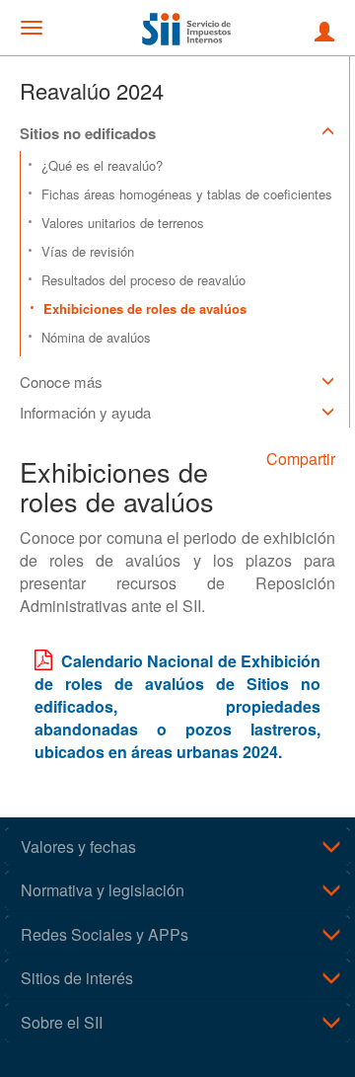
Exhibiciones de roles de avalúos (145, 308)
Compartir (300, 458)
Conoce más (61, 381)
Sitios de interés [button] (77, 977)
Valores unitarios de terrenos (122, 222)
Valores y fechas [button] (78, 846)
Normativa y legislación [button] (102, 890)
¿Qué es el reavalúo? (102, 165)
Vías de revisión (87, 251)
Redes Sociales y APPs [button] (104, 934)
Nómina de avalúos (96, 337)
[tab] (177, 847)
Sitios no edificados (88, 133)
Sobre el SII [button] (62, 1022)
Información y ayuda (85, 412)
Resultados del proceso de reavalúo (143, 279)
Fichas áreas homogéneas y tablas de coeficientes (186, 194)
